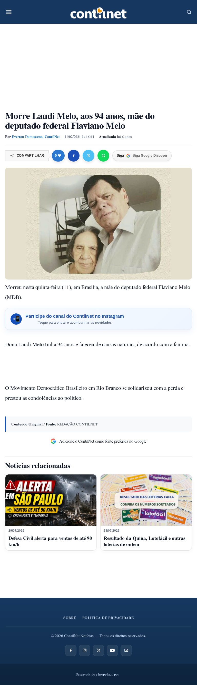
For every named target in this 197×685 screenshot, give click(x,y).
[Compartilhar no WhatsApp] (103, 156)
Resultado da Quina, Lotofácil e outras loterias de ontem (144, 541)
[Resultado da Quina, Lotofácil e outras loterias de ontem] (146, 500)
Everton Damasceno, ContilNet (36, 136)
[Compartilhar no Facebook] (74, 156)
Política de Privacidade (108, 617)
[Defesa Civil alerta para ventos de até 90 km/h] (50, 500)
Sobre (69, 617)
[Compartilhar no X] (88, 156)
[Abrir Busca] (189, 12)
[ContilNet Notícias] (98, 12)
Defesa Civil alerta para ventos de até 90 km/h (50, 541)
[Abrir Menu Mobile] (8, 12)
